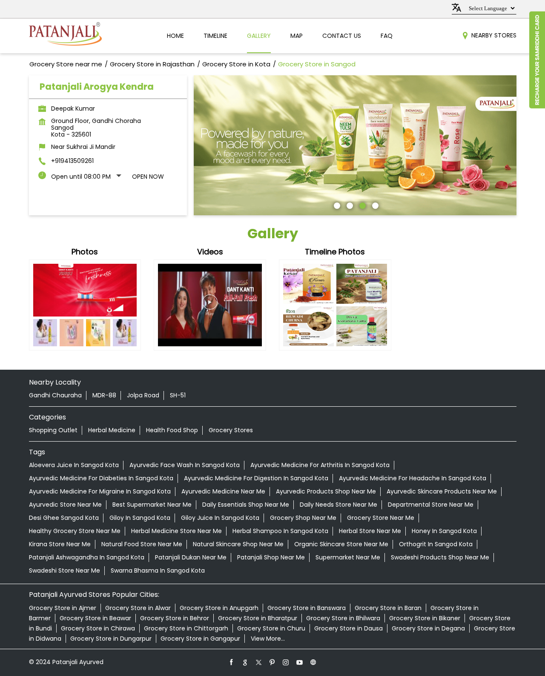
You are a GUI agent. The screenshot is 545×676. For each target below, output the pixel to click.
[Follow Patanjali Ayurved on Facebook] (232, 662)
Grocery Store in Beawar (95, 618)
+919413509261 (72, 161)
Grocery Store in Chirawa (98, 628)
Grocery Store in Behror (174, 618)
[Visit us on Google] (245, 662)
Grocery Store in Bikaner (424, 618)
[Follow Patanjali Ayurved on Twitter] (259, 662)
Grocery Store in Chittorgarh (186, 628)
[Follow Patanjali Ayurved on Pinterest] (272, 662)
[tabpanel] (355, 145)
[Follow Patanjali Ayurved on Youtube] (300, 662)
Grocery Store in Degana (428, 628)
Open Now (148, 176)
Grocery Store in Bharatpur (257, 618)
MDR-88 (104, 395)
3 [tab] (361, 205)
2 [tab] (349, 205)
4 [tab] (374, 205)
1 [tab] (336, 205)
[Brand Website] (313, 662)
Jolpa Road (143, 395)
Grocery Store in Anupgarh (219, 608)
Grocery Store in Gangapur (200, 638)
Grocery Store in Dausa (348, 628)
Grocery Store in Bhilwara (343, 618)
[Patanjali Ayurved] (65, 36)
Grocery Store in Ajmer (62, 608)
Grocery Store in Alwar (138, 608)
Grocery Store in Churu (271, 628)
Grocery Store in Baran (388, 608)
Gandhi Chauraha (55, 395)
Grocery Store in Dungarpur (111, 638)
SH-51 (178, 395)
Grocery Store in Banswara (306, 608)
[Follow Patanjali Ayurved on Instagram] (286, 662)
